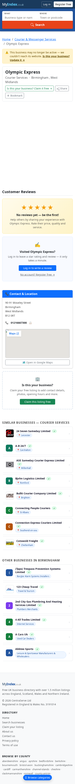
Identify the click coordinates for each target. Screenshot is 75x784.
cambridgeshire (64, 765)
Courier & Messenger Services (35, 39)
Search (40, 25)
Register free (63, 4)
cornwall (28, 773)
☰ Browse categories (37, 777)
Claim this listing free (37, 401)
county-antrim (42, 773)
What (7, 13)
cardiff (6, 769)
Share (63, 88)
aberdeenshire (10, 761)
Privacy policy (10, 740)
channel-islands (40, 769)
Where (43, 13)
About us (7, 731)
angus (23, 761)
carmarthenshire (21, 769)
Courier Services (16, 78)
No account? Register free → (37, 274)
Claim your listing (13, 727)
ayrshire (33, 761)
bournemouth (10, 765)
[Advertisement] (37, 147)
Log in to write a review (37, 268)
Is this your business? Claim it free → (29, 88)
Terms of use (10, 745)
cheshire (55, 769)
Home (6, 39)
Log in (47, 4)
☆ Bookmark (14, 95)
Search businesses (13, 722)
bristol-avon (26, 765)
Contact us (8, 736)
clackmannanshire (12, 773)
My (13, 4)
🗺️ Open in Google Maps (37, 362)
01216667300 (19, 322)
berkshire (60, 761)
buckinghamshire (44, 765)
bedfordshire (46, 761)
